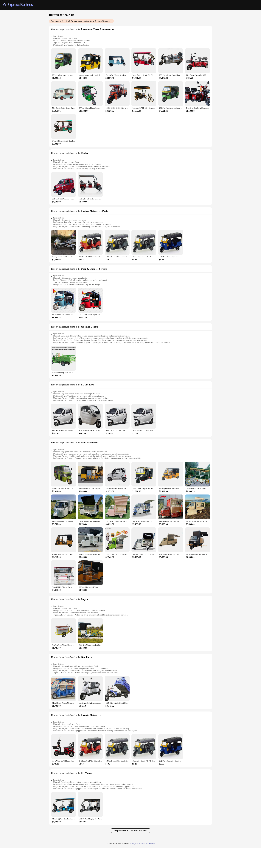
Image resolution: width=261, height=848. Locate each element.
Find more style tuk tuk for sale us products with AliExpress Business (80, 21)
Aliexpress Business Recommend (142, 844)
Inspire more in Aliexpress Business (130, 830)
